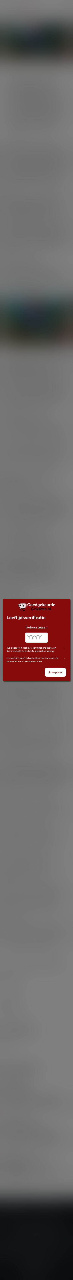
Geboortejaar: (36, 627)
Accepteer (55, 672)
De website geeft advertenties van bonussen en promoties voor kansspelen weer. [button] (32, 660)
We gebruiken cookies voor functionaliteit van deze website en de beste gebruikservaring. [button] (31, 649)
